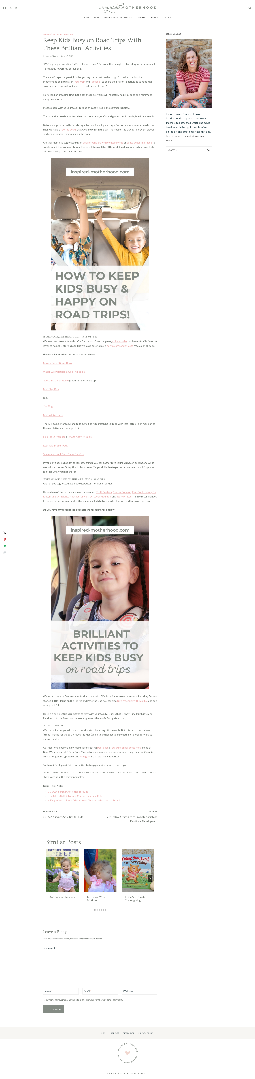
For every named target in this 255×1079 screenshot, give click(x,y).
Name (48, 991)
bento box (103, 747)
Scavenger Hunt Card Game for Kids (63, 454)
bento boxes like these (139, 142)
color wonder (119, 341)
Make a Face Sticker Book (57, 363)
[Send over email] (5, 546)
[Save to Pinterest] (5, 539)
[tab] (95, 910)
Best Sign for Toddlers (62, 897)
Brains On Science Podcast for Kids (69, 496)
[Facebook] (4, 8)
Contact (167, 17)
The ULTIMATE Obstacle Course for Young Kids (75, 796)
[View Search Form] (250, 8)
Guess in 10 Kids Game (56, 380)
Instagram (79, 81)
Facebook (95, 81)
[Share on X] (5, 533)
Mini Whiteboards (53, 415)
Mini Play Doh (51, 389)
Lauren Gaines (52, 56)
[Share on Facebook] (5, 526)
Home (86, 17)
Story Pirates (124, 496)
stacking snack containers (126, 747)
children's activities (52, 34)
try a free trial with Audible (132, 700)
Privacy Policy (146, 1033)
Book (96, 17)
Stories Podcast (122, 492)
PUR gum (85, 756)
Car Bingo (48, 406)
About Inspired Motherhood (118, 17)
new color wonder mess (120, 345)
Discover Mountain (100, 496)
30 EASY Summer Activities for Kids (68, 791)
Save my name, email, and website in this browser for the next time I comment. (84, 999)
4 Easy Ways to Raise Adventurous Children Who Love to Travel (84, 800)
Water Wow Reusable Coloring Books (64, 371)
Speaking (142, 17)
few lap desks (68, 129)
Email (87, 991)
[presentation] (62, 870)
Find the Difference (54, 436)
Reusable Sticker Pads (55, 445)
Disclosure (129, 1033)
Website (128, 991)
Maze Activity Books (81, 436)
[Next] (150, 878)
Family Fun (68, 34)
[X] (10, 8)
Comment (50, 947)
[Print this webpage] (5, 553)
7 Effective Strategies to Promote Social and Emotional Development (132, 816)
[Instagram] (16, 8)
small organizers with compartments (103, 142)
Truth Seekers (104, 492)
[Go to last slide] (50, 878)
